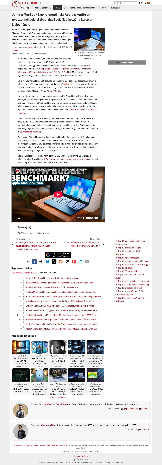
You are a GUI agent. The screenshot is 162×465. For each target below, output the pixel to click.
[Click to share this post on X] (54, 261)
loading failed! (114, 62)
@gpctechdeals (130, 408)
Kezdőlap (25, 7)
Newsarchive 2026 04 (59, 445)
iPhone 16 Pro (76, 109)
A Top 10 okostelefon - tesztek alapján (133, 264)
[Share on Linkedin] (80, 261)
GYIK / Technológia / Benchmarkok (79, 7)
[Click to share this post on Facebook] (34, 261)
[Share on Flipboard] (74, 261)
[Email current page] (87, 261)
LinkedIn (145, 408)
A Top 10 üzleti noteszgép (127, 257)
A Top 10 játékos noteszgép (128, 247)
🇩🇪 (16, 50)
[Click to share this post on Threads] (40, 261)
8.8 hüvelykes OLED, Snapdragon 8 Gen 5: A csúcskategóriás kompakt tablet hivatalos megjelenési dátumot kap (36, 246)
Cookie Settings (81, 455)
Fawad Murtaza (63, 404)
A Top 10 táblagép (124, 267)
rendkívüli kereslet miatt (67, 84)
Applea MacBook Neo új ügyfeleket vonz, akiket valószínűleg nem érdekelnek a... (62, 310)
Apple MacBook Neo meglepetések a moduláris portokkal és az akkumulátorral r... (62, 319)
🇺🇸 (13, 50)
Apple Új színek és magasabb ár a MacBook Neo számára (52, 287)
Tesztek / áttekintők (42, 7)
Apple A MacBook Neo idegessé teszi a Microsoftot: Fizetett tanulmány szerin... (61, 291)
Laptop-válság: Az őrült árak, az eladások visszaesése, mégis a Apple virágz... (61, 305)
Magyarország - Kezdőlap (23, 445)
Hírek (57, 7)
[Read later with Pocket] (67, 261)
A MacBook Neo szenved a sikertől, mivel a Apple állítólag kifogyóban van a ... (61, 301)
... (19, 50)
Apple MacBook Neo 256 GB (24, 272)
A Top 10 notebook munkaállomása (132, 261)
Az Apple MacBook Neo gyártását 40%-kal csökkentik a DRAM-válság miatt (59, 282)
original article (48, 404)
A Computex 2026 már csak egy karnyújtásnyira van (67, 159)
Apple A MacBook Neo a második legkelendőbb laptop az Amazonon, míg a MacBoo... (64, 296)
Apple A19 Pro (53, 90)
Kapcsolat (115, 7)
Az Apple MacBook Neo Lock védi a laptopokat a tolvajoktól (52, 278)
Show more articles (58, 397)
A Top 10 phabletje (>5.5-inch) (129, 287)
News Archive (45, 445)
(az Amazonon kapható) (30, 131)
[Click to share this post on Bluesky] (47, 261)
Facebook (144, 429)
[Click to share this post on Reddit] (60, 261)
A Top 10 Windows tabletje (128, 271)
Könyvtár (103, 7)
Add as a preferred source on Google (60, 255)
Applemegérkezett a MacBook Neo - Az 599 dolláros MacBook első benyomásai (61, 328)
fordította (31, 47)
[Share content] (28, 261)
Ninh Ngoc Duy (47, 425)
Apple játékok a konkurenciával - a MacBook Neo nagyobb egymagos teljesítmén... (63, 324)
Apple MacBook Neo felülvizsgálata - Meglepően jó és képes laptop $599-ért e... (61, 315)
